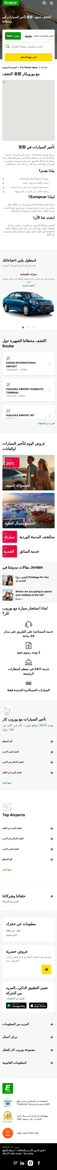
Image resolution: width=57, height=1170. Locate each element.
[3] (34, 327)
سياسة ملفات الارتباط (12, 1153)
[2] (28, 327)
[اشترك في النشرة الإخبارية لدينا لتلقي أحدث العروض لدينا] (46, 969)
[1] (23, 327)
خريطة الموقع (8, 1150)
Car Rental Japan (29, 67)
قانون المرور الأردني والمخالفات (31, 1150)
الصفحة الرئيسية (9, 67)
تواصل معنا (28, 1153)
